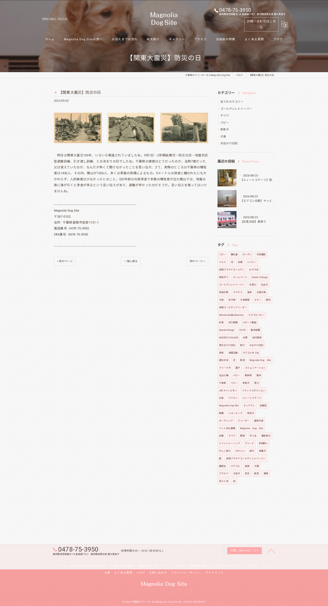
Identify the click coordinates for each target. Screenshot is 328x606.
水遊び (252, 284)
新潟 (242, 360)
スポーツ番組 (249, 322)
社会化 (264, 284)
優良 (266, 473)
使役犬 (250, 413)
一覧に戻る (131, 261)
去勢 (245, 337)
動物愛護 (255, 330)
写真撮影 (261, 254)
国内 (268, 300)
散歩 (259, 375)
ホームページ (240, 277)
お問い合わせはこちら (261, 24)
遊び (256, 383)
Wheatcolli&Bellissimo (231, 315)
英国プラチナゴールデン (231, 269)
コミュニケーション (255, 367)
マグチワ (237, 292)
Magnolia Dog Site (260, 360)
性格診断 (223, 292)
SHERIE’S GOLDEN (228, 337)
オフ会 (253, 435)
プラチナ (223, 473)
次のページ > (197, 261)
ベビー (234, 383)
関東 (242, 435)
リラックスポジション (253, 390)
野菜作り (223, 277)
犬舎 (223, 136)
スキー (257, 300)
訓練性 (263, 405)
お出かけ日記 (229, 143)
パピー (224, 122)
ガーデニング (226, 420)
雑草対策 (258, 420)
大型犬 (236, 473)
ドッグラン (249, 405)
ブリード (249, 443)
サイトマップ (214, 572)
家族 (221, 352)
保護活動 (233, 352)
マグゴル (235, 466)
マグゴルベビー (256, 315)
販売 (256, 473)
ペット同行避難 (227, 428)
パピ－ (222, 254)
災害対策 (261, 292)
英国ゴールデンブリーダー (233, 307)
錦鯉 (221, 413)
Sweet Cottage (260, 277)
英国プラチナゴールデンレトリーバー (245, 458)
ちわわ (242, 330)
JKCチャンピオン (228, 390)
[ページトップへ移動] (271, 551)
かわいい (240, 451)
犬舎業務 (244, 300)
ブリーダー (243, 420)
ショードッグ (235, 413)
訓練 (221, 435)
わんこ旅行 (225, 451)
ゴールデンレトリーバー (236, 108)
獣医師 (248, 375)
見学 (247, 473)
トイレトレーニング (229, 443)
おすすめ (254, 269)
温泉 (249, 292)
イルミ (222, 262)
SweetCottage (226, 330)
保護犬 (262, 451)
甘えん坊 (223, 481)
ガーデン (247, 254)
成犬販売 (257, 337)
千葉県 (222, 383)
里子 (237, 367)
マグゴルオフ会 (251, 352)
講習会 (222, 466)
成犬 (251, 451)
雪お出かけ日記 (227, 345)
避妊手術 (223, 360)
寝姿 (247, 466)
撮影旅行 (266, 435)
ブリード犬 (225, 367)
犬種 (256, 466)
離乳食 (234, 254)
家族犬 (224, 129)
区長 (221, 322)
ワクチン (233, 398)
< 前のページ (65, 261)
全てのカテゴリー (232, 101)
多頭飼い (263, 443)
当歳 (240, 262)
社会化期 (223, 375)
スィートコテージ (252, 398)
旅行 (242, 345)
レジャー (251, 262)
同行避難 (233, 322)
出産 (221, 398)
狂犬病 (232, 300)
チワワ (224, 115)
